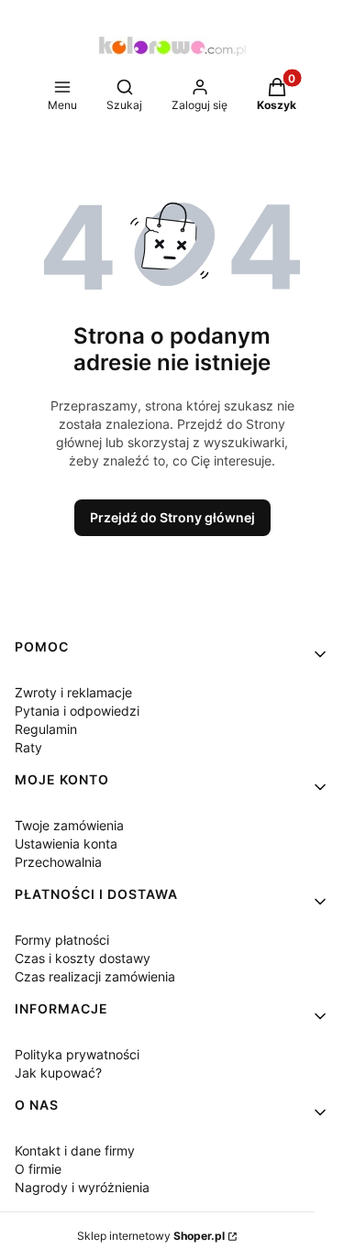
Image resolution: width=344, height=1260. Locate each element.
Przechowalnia (58, 862)
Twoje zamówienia (69, 825)
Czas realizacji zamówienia (95, 976)
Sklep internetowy (151, 1236)
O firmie (38, 1169)
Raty (28, 747)
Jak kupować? (58, 1072)
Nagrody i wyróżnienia (82, 1187)
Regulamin (46, 729)
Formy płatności (62, 940)
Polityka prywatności (77, 1054)
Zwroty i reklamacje (73, 692)
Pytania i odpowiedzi (77, 710)
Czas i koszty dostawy (82, 958)
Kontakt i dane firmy (75, 1150)
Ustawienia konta (66, 843)
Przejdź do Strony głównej (172, 517)
